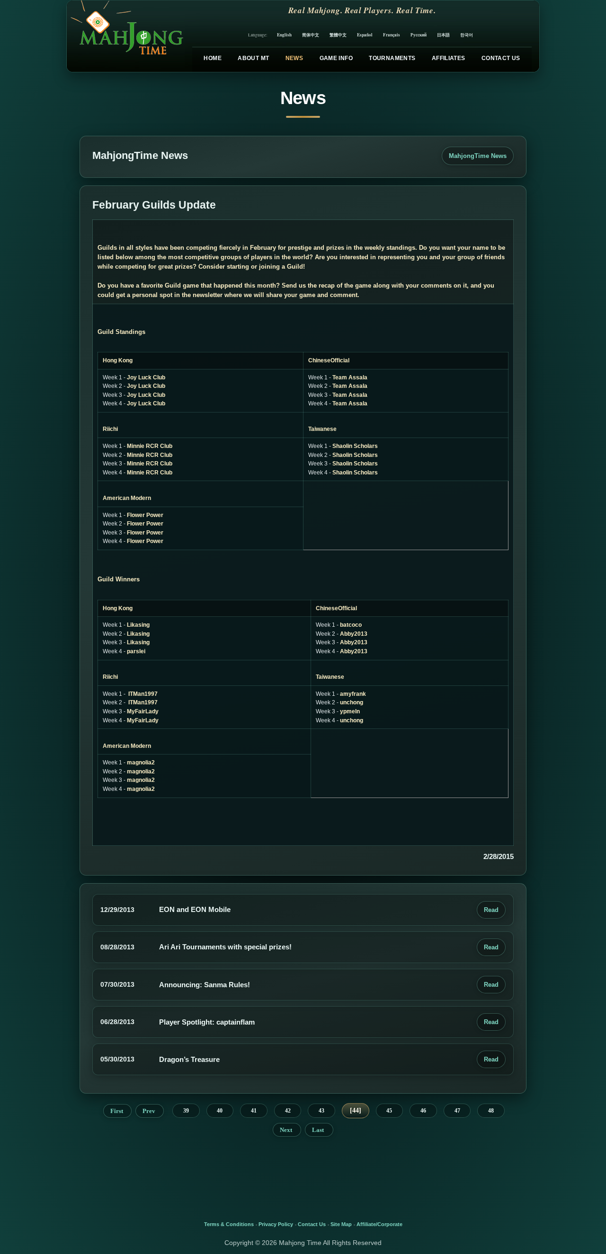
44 (355, 1110)
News (294, 58)
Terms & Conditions (229, 1224)
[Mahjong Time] (126, 36)
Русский (418, 35)
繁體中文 (338, 35)
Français (391, 35)
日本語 (443, 35)
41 (254, 1110)
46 (423, 1110)
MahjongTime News (478, 155)
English (284, 35)
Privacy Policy (275, 1224)
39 (186, 1110)
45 (389, 1110)
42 (288, 1110)
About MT (253, 58)
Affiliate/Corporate (379, 1224)
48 (491, 1110)
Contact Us (500, 58)
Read (491, 909)
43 (321, 1110)
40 (220, 1110)
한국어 (466, 35)
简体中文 (310, 35)
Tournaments (392, 58)
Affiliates (448, 58)
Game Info (336, 58)
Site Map (341, 1224)
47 (457, 1110)
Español (365, 35)
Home (212, 58)
